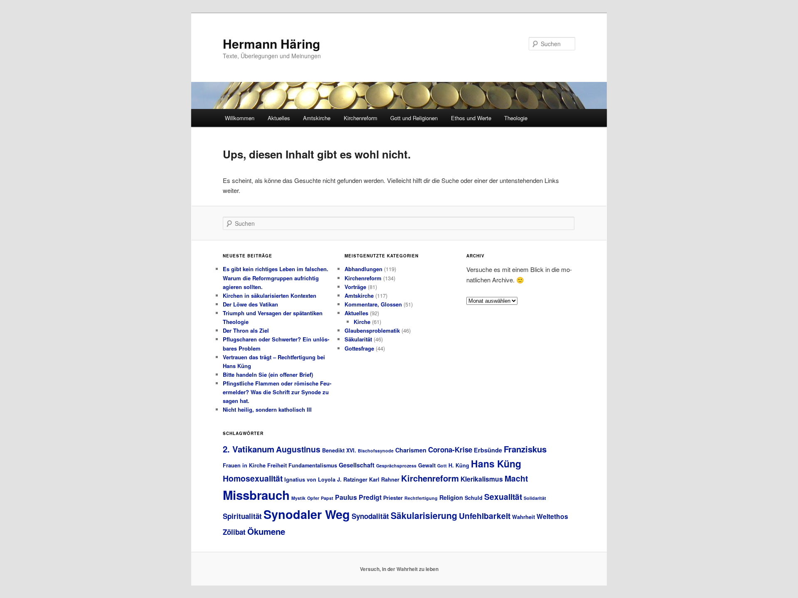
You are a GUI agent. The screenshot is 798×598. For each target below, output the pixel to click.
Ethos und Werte (471, 118)
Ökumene (266, 531)
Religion (451, 497)
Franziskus (525, 449)
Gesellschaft (356, 465)
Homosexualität (253, 478)
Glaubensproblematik (372, 330)
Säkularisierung (424, 515)
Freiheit (277, 465)
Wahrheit (523, 517)
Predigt (370, 497)
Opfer (313, 498)
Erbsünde (488, 450)
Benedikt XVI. (339, 450)
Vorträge (355, 287)
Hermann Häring (271, 43)
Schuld (474, 498)
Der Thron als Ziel (246, 330)
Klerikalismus (482, 479)
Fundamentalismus (312, 465)
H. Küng (458, 465)
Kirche (362, 322)
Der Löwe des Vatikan (250, 304)
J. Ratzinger (352, 479)
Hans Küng (496, 463)
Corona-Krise (450, 450)
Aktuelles (279, 118)
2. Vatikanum (248, 449)
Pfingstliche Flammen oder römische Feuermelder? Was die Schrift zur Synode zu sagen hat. (277, 392)
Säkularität (358, 339)
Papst (327, 498)
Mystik (298, 498)
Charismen (410, 450)
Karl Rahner (384, 479)
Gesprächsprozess (396, 465)
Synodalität (370, 516)
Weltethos (552, 516)
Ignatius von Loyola (309, 479)
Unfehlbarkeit (484, 515)
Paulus (346, 497)
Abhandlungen (363, 269)
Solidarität (535, 498)
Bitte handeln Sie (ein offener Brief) (268, 374)
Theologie (515, 118)
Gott (442, 465)
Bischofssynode (376, 450)
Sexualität (503, 496)
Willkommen (239, 118)
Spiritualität (242, 516)
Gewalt (427, 465)
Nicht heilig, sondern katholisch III (267, 409)
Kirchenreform (360, 118)
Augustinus (298, 449)
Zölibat (234, 532)
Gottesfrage (359, 348)
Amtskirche (316, 118)
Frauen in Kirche (244, 465)
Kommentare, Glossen (373, 304)
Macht (516, 478)
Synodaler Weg (307, 514)
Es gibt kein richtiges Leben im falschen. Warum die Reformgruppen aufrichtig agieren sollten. (275, 277)
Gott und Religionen (414, 118)
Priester (393, 498)
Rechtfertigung (421, 498)
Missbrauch (256, 495)
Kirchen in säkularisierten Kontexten (269, 295)
